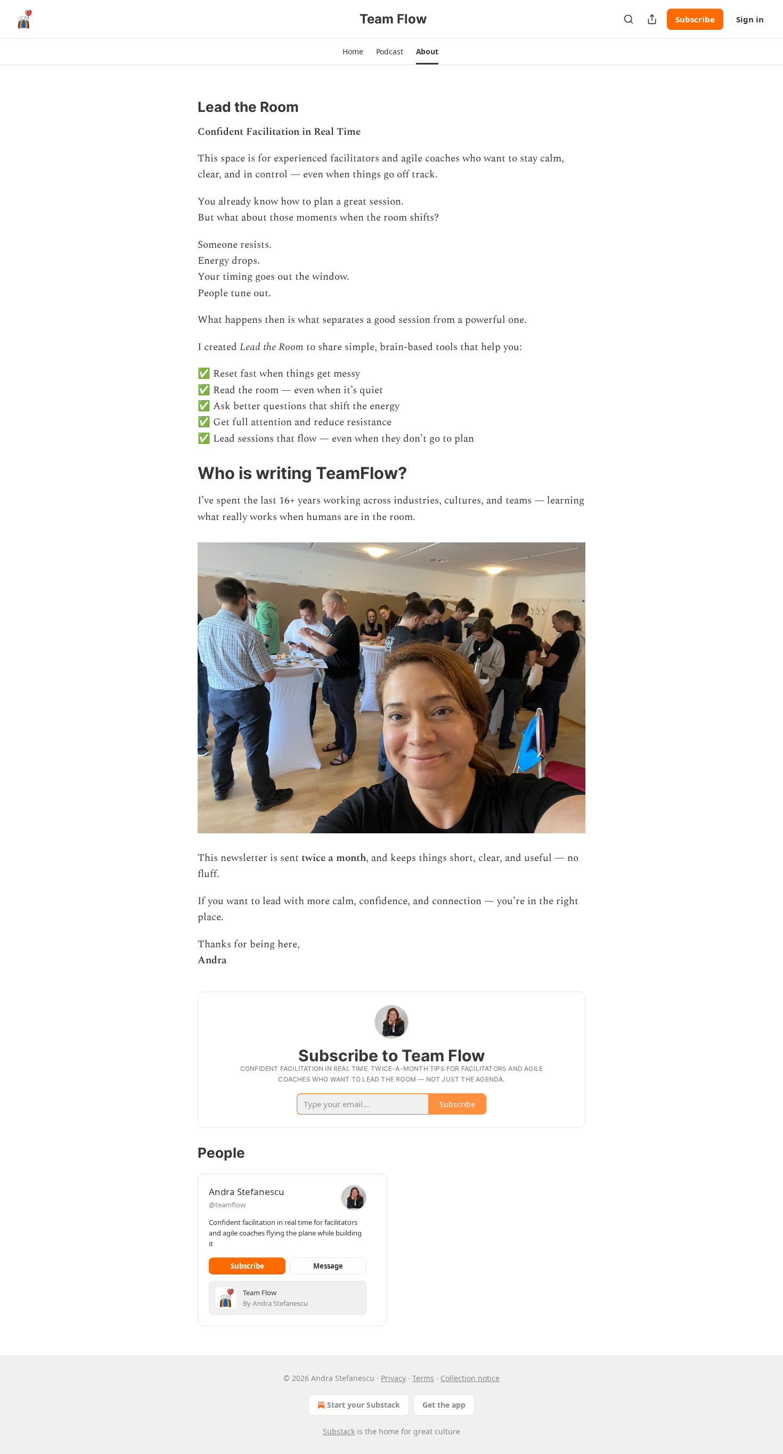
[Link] (182, 107)
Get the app (444, 1405)
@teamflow (227, 1204)
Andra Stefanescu (246, 1191)
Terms (423, 1378)
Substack (339, 1431)
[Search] (628, 19)
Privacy (393, 1378)
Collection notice (470, 1378)
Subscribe (695, 19)
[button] (352, 51)
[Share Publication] (652, 19)
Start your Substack (363, 1405)
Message (328, 1266)
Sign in (750, 19)
